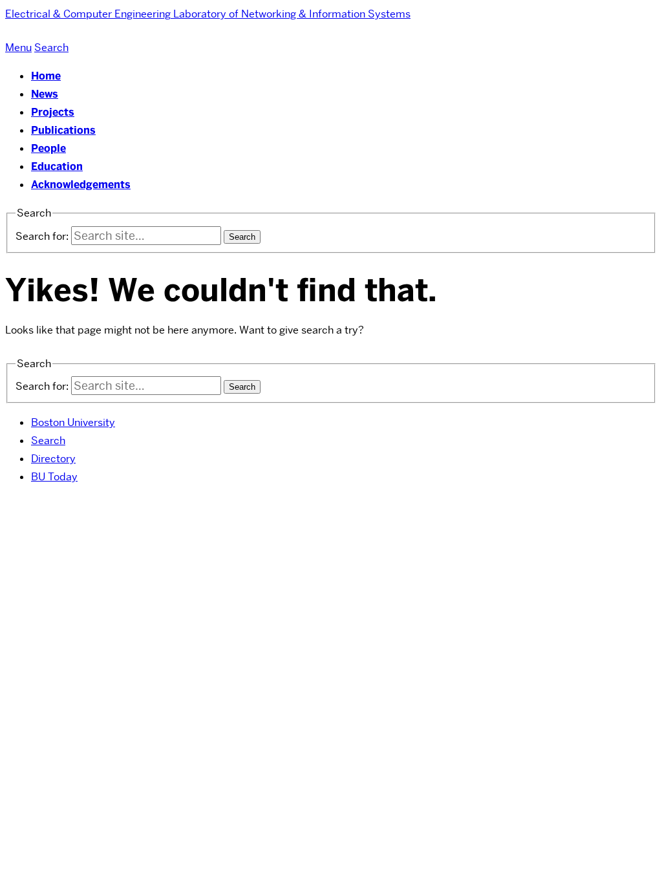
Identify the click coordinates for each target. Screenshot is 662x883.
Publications (63, 130)
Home (46, 76)
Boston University (73, 422)
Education (57, 166)
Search (48, 440)
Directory (53, 458)
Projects (52, 112)
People (48, 148)
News (44, 94)
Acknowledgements (81, 184)
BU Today (54, 477)
